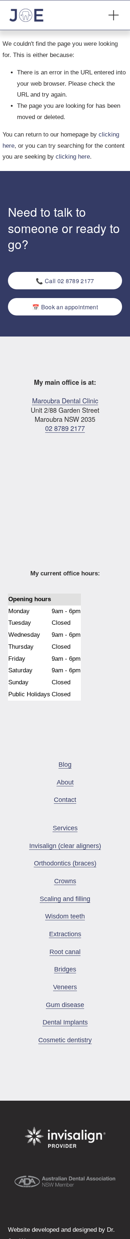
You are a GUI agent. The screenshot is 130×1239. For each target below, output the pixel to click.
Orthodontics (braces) (65, 863)
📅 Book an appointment (65, 307)
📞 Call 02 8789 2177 (65, 281)
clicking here (73, 156)
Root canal (65, 951)
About (65, 782)
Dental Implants (65, 1022)
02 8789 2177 (65, 428)
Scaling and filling (65, 898)
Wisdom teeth (65, 916)
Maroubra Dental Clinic (65, 400)
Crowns (65, 881)
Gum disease (65, 1004)
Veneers (65, 987)
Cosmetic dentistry (65, 1040)
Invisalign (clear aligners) (65, 845)
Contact (65, 799)
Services (65, 828)
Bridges (65, 969)
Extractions (65, 934)
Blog (65, 764)
